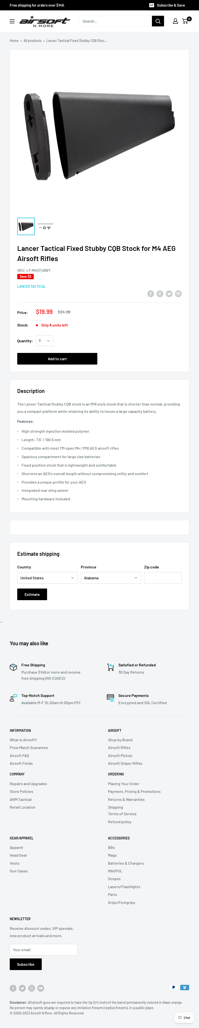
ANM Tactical (21, 799)
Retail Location (22, 807)
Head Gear (18, 855)
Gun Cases (19, 871)
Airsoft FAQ (19, 755)
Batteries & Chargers (126, 863)
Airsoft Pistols (120, 755)
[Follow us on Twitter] (22, 988)
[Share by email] (178, 293)
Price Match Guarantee (29, 747)
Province (88, 567)
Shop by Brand (120, 739)
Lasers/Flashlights (124, 886)
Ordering (116, 774)
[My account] (175, 21)
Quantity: (25, 340)
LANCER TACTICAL (31, 286)
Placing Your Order (123, 783)
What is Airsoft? (23, 739)
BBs (111, 847)
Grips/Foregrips (121, 902)
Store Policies (21, 791)
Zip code (151, 567)
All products (32, 41)
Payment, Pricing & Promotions (134, 791)
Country (24, 567)
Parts (112, 894)
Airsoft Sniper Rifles (125, 763)
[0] (185, 21)
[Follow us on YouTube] (40, 988)
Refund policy (120, 821)
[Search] (158, 21)
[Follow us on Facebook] (13, 988)
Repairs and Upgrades (28, 783)
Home (14, 41)
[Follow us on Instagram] (31, 988)
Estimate (32, 594)
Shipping (115, 807)
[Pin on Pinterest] (160, 293)
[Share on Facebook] (150, 293)
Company (17, 774)
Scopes (114, 878)
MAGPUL (115, 871)
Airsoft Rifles (119, 747)
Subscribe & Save (171, 5)
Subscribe (25, 964)
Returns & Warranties (126, 799)
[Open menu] (12, 21)
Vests (14, 863)
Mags (112, 855)
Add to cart (57, 358)
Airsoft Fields (21, 763)
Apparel (16, 847)
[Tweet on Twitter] (169, 293)
